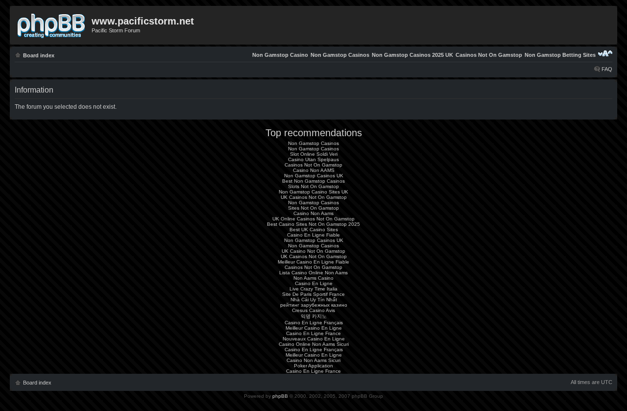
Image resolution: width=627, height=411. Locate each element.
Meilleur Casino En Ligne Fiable (313, 262)
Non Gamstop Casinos (340, 55)
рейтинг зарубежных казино (313, 305)
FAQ (607, 69)
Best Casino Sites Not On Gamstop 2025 (313, 224)
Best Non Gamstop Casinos (313, 181)
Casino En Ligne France (313, 333)
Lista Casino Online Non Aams (313, 272)
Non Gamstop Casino (280, 55)
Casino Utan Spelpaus (313, 159)
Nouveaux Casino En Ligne (314, 338)
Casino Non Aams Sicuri (313, 360)
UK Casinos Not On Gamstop (314, 197)
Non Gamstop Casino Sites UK (313, 191)
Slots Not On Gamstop (313, 186)
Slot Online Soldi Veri (314, 154)
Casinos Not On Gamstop (489, 55)
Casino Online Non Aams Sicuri (314, 344)
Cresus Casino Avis (313, 310)
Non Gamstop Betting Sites (560, 55)
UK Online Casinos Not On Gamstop (313, 218)
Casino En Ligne (314, 283)
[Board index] (52, 24)
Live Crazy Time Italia (313, 288)
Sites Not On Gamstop (313, 208)
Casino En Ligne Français (314, 322)
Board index (38, 55)
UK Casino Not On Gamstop (313, 251)
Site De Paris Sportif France (313, 294)
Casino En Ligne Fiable (313, 235)
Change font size (605, 53)
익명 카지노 (314, 316)
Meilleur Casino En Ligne (314, 328)
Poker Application (313, 365)
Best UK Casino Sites (313, 229)
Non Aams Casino (313, 278)
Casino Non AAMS (314, 170)
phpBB (280, 396)
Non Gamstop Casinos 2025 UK (412, 55)
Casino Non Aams (313, 213)
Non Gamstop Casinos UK (313, 175)
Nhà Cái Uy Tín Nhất (313, 299)
